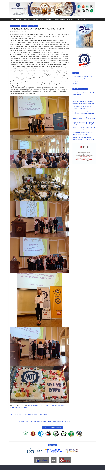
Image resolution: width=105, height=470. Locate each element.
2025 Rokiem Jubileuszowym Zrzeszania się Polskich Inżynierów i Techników (83, 133)
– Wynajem (75, 81)
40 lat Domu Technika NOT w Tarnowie (82, 98)
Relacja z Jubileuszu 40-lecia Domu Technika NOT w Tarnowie (83, 93)
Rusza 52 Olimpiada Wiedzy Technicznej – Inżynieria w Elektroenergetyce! (82, 107)
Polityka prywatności (81, 19)
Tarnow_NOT (23, 31)
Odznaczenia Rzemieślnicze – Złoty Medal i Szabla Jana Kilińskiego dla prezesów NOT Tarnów (83, 102)
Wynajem (48, 19)
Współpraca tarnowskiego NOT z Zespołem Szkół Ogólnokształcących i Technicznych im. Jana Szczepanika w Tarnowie (83, 123)
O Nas (11, 19)
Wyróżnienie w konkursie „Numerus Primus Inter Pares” (28, 414)
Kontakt (70, 19)
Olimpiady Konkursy (32, 25)
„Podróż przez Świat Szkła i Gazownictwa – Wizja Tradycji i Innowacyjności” (44, 421)
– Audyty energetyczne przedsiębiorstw (82, 76)
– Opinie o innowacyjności (78, 79)
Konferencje (27, 19)
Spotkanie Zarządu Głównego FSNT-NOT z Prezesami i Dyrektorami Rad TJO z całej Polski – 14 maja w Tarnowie (84, 117)
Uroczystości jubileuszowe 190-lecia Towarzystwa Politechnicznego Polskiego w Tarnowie (83, 112)
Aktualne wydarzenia (15, 25)
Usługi (42, 19)
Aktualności (18, 19)
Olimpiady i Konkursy (59, 19)
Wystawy (36, 19)
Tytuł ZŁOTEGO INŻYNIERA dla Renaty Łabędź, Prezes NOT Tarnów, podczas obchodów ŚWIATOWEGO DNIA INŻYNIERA (84, 128)
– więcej (74, 83)
